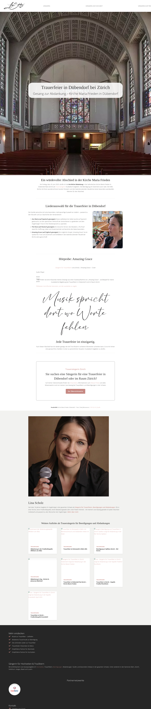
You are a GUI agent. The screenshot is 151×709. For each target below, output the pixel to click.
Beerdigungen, (57, 667)
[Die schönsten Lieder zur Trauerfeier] (10, 643)
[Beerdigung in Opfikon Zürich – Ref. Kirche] (108, 536)
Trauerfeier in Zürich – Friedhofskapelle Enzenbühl (39, 616)
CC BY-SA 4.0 (92, 407)
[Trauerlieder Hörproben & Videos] (10, 646)
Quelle (98, 407)
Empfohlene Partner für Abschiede (23, 649)
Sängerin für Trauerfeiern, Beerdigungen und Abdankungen (95, 507)
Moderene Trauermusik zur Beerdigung (24, 640)
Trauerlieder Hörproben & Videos (23, 646)
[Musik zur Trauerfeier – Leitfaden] (10, 636)
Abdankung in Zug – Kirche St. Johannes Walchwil (40, 580)
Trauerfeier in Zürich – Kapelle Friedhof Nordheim (105, 583)
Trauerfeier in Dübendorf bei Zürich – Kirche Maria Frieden (75, 583)
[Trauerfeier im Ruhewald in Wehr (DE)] (75, 536)
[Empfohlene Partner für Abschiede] (10, 649)
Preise (97, 383)
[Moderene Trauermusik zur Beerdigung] (10, 639)
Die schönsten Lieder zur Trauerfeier (24, 643)
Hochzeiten (40, 667)
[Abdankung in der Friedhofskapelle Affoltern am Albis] (42, 536)
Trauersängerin (60, 187)
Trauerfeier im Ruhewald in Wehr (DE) (75, 549)
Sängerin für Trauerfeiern (63, 268)
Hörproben (73, 383)
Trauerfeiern (35, 546)
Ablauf (93, 383)
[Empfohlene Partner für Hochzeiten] (10, 652)
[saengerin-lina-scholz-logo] (14, 6)
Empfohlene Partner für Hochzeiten (23, 652)
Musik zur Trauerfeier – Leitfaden (22, 636)
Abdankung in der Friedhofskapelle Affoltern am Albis (42, 550)
